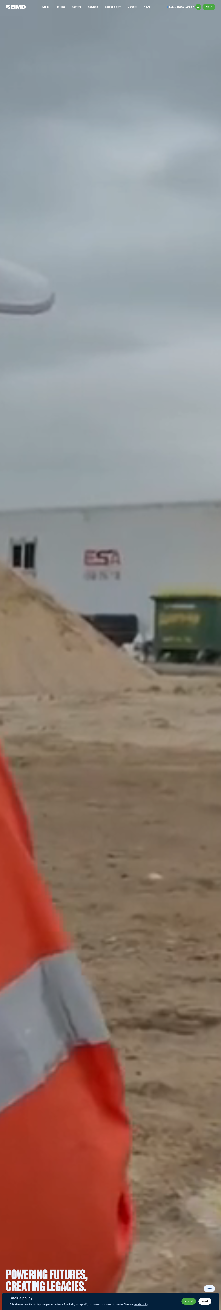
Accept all (188, 1301)
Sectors (76, 6)
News (147, 6)
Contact (209, 7)
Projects (60, 6)
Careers (132, 6)
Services (93, 6)
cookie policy (141, 1304)
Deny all (205, 1301)
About (45, 6)
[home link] (16, 7)
